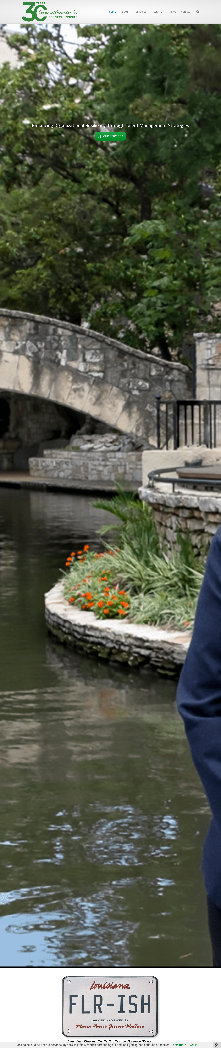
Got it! (194, 1045)
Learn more (178, 1045)
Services (141, 12)
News (173, 12)
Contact (186, 12)
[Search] (196, 12)
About (124, 12)
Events (158, 12)
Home (112, 12)
